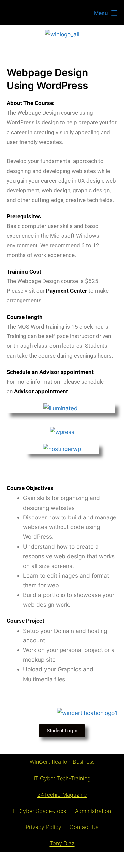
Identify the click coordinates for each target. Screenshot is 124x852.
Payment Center (66, 290)
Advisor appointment (41, 391)
